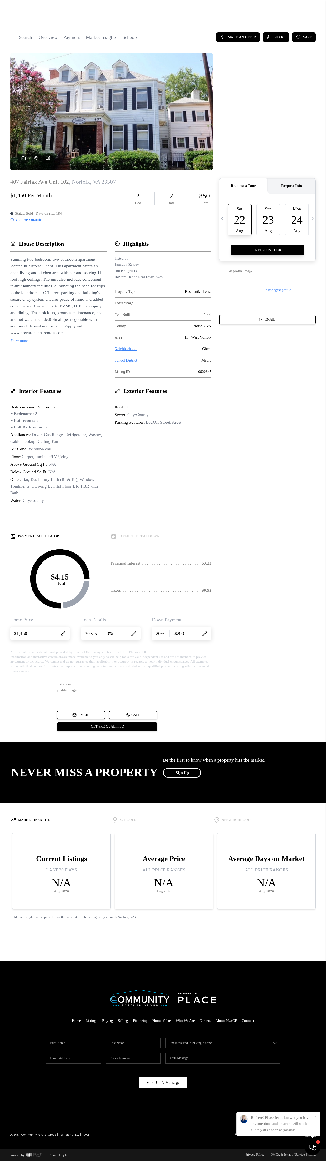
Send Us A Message (163, 1082)
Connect (248, 1021)
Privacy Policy (255, 1154)
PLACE (86, 1134)
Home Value (161, 1021)
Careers (205, 1021)
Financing (140, 1021)
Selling (123, 1021)
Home (76, 1021)
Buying (107, 1021)
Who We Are (185, 1021)
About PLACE (226, 1021)
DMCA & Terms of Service (288, 1154)
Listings (91, 1021)
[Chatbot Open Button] (312, 1147)
